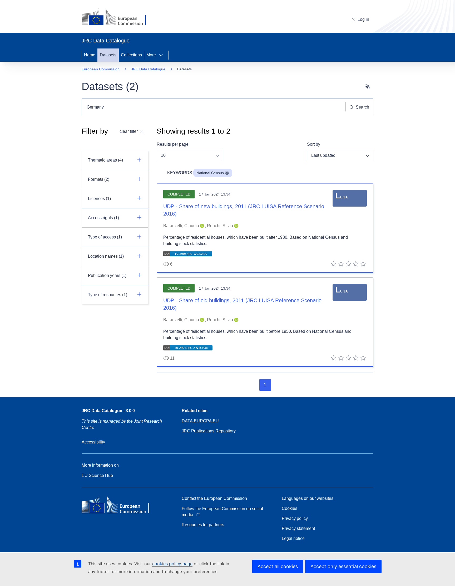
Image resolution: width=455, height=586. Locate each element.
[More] (163, 55)
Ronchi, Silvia (220, 225)
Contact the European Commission (214, 498)
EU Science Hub (97, 475)
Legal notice (293, 538)
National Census (210, 173)
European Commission (101, 69)
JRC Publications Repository (209, 431)
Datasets (108, 55)
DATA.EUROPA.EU (200, 421)
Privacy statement (298, 528)
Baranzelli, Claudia (181, 225)
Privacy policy (295, 518)
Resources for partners (203, 524)
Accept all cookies (278, 566)
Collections (131, 55)
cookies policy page (172, 563)
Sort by (313, 144)
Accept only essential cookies (343, 566)
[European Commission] (118, 17)
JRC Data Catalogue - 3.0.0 (108, 410)
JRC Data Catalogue (148, 69)
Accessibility (93, 442)
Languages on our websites (307, 498)
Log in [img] (363, 19)
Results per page (173, 144)
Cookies (289, 508)
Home (89, 55)
